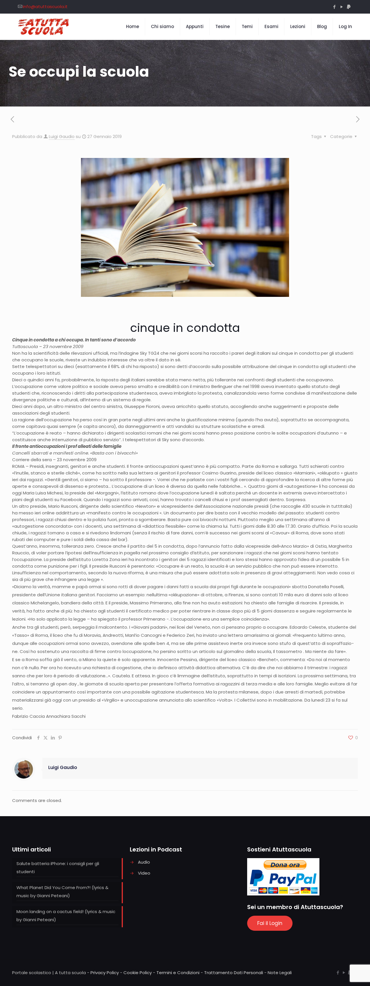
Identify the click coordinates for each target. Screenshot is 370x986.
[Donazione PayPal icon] (349, 7)
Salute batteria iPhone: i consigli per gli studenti (57, 867)
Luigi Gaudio (62, 136)
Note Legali (280, 973)
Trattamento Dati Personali (233, 973)
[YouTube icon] (341, 7)
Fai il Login (269, 923)
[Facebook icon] (334, 7)
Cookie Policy (137, 973)
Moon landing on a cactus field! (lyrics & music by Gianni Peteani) (65, 915)
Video (144, 873)
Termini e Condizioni (177, 973)
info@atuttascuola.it (45, 6)
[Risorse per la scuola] (44, 27)
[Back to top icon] (342, 974)
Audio (144, 862)
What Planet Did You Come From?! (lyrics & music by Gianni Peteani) (62, 891)
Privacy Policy (104, 973)
